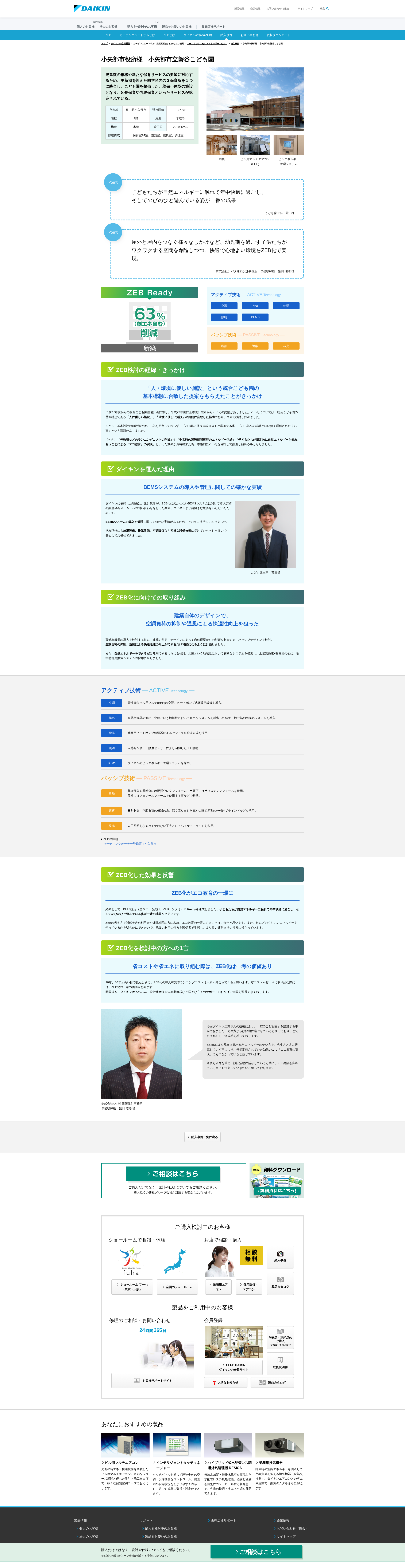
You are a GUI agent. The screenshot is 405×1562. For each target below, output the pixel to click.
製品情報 (239, 8)
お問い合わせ (249, 35)
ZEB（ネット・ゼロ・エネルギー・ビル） (207, 43)
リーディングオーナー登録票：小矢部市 (130, 843)
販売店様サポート (213, 26)
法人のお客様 (88, 1536)
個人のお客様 (88, 1528)
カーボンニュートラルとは (137, 35)
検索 (322, 8)
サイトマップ (305, 8)
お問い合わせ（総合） (279, 8)
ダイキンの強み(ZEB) (198, 35)
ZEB (108, 35)
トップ (104, 43)
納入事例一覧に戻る (204, 1137)
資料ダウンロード (278, 35)
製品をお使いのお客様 (161, 1536)
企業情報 (255, 8)
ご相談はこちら (260, 1552)
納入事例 (226, 35)
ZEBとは (169, 35)
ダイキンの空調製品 (120, 43)
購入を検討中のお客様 (161, 1528)
